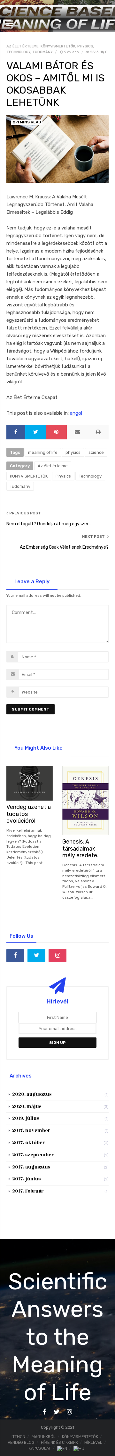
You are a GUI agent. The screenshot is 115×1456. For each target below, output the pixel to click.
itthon (18, 1436)
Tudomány (42, 52)
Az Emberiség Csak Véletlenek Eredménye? (64, 547)
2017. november (31, 1130)
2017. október (28, 1142)
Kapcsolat (40, 1448)
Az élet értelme (22, 46)
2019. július (25, 1118)
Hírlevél (93, 1442)
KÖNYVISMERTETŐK (58, 46)
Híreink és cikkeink (59, 1442)
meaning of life (42, 452)
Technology (18, 52)
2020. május (26, 1106)
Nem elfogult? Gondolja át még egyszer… (48, 524)
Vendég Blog (21, 1442)
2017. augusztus (31, 1167)
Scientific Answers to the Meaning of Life (57, 1337)
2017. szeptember (33, 1155)
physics (72, 452)
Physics (85, 46)
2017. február (27, 1191)
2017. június (26, 1179)
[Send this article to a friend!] (77, 432)
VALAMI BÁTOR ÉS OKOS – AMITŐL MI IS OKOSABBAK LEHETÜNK (55, 84)
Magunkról (44, 1436)
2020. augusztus (31, 1094)
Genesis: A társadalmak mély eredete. (80, 848)
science (96, 452)
